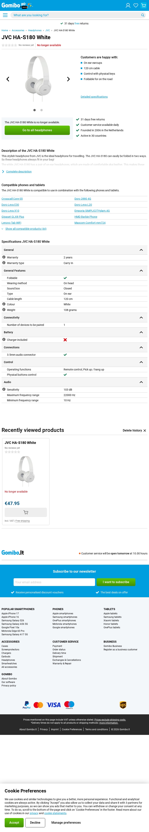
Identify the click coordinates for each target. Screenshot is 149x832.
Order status (59, 649)
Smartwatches (9, 663)
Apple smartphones (63, 613)
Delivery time (59, 653)
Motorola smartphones (65, 624)
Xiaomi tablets (111, 620)
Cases (5, 646)
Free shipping (23, 521)
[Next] (68, 79)
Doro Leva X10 (10, 210)
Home (5, 30)
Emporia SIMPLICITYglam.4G (92, 210)
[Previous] (8, 79)
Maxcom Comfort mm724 (90, 222)
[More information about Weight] (3, 309)
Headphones (35, 30)
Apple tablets (110, 613)
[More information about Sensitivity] (3, 389)
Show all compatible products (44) (26, 228)
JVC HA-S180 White (64, 30)
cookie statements (55, 813)
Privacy (44, 729)
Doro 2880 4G (82, 198)
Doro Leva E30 (10, 204)
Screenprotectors (10, 649)
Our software (8, 682)
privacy (34, 813)
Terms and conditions (96, 729)
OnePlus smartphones (64, 620)
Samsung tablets (112, 617)
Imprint (55, 729)
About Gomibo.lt (28, 729)
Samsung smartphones (65, 617)
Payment (57, 646)
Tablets (109, 609)
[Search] (143, 15)
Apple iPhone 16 (10, 617)
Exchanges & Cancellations (67, 660)
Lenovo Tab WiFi (11, 222)
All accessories (9, 667)
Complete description (19, 171)
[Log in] (128, 5)
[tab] (34, 110)
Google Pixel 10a (10, 627)
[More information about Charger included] (3, 339)
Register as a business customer (120, 649)
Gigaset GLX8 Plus (13, 216)
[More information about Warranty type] (3, 262)
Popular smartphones (18, 609)
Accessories (18, 30)
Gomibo (7, 674)
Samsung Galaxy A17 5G (15, 634)
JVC (47, 30)
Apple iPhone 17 (10, 613)
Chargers (6, 653)
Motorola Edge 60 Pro (13, 631)
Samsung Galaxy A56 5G (15, 624)
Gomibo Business (113, 646)
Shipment (58, 656)
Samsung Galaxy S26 (13, 620)
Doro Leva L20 (83, 204)
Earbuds (6, 656)
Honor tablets (111, 624)
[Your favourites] (136, 5)
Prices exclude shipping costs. (110, 719)
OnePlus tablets (112, 627)
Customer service (66, 641)
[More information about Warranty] (3, 257)
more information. (108, 723)
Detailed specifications (94, 96)
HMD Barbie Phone (85, 216)
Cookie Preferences (72, 729)
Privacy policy (9, 685)
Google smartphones (63, 627)
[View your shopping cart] (143, 5)
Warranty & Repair (62, 663)
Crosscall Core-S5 (12, 198)
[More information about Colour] (3, 304)
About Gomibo (9, 678)
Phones (58, 609)
